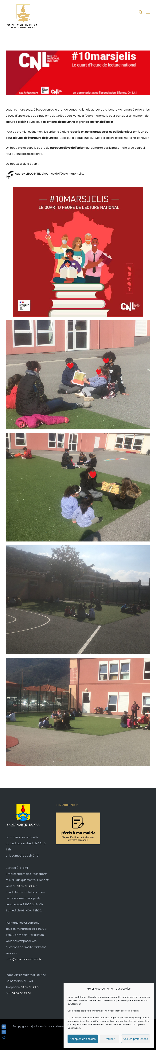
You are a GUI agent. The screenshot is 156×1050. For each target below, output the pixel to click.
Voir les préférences (135, 1038)
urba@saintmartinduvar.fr (23, 959)
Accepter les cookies (83, 1038)
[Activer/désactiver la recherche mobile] (140, 12)
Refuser (110, 1038)
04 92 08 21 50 (30, 987)
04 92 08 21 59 (21, 993)
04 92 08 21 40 (26, 886)
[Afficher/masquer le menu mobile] (148, 12)
